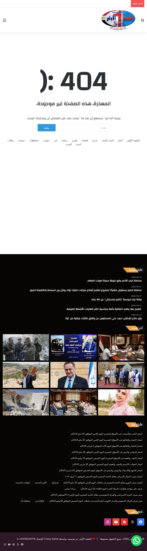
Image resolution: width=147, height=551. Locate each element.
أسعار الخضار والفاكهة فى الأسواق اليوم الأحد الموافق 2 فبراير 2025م (111, 446)
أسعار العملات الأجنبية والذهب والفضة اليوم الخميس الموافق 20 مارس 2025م (107, 464)
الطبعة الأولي (133, 140)
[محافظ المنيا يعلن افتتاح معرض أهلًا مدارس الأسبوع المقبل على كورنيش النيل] (73, 402)
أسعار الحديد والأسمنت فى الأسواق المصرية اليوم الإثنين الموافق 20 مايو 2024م (106, 433)
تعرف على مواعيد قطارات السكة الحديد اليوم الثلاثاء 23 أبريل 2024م (111, 488)
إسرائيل (54, 482)
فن (55, 140)
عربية (95, 140)
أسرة (78, 144)
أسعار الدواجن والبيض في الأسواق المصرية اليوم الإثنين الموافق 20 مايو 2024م (107, 452)
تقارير (74, 140)
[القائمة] (4, 21)
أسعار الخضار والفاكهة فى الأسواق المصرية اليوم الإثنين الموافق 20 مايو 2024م (106, 439)
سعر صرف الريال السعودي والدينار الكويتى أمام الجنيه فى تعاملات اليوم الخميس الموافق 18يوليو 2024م (95, 500)
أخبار (120, 140)
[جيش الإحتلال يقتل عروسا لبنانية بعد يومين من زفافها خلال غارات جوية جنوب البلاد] (121, 402)
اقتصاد (85, 140)
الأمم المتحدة (40, 482)
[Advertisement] (73, 44)
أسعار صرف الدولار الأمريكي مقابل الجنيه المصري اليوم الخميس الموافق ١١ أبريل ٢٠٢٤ (103, 476)
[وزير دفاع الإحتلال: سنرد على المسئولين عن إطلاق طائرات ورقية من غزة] (73, 375)
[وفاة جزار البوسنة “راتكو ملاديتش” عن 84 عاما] (26, 347)
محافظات (34, 140)
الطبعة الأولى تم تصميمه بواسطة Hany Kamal (68, 538)
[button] (136, 540)
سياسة (21, 140)
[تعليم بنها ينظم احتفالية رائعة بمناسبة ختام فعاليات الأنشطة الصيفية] (121, 375)
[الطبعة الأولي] (118, 20)
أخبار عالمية (108, 140)
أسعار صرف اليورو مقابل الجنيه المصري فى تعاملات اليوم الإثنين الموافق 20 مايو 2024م (102, 482)
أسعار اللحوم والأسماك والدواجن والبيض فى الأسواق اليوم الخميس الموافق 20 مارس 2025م (100, 470)
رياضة (64, 140)
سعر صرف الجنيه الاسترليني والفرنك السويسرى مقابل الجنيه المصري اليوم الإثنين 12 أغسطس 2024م (96, 494)
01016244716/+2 (26, 538)
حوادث (46, 140)
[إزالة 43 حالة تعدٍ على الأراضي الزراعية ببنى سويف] (26, 402)
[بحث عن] (142, 21)
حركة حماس (70, 488)
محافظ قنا (25, 500)
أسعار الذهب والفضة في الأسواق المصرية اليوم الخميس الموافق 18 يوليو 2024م (106, 458)
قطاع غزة (39, 500)
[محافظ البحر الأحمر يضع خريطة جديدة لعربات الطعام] (121, 347)
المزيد (69, 144)
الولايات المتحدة (23, 482)
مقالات (10, 140)
